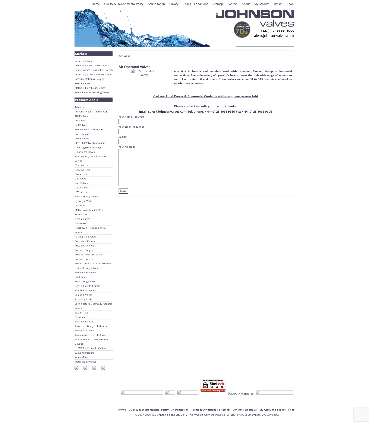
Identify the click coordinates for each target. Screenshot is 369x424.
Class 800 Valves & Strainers (90, 142)
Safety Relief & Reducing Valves (92, 92)
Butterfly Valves (83, 134)
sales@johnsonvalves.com (167, 111)
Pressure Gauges (84, 250)
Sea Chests (80, 276)
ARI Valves (80, 120)
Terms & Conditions (195, 4)
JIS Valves (80, 205)
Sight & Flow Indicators (87, 285)
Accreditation (156, 4)
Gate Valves (81, 183)
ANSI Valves (81, 116)
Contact (232, 4)
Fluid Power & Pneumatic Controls (94, 69)
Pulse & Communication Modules (93, 263)
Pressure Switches (84, 259)
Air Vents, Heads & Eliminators (91, 111)
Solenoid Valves (83, 294)
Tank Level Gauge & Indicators (91, 326)
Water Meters (82, 357)
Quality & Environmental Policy (124, 4)
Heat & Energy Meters (86, 196)
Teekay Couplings (84, 330)
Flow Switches (82, 169)
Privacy (174, 4)
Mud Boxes (81, 214)
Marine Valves (82, 83)
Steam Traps (81, 312)
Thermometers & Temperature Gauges (91, 341)
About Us (251, 409)
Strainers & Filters (84, 321)
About (246, 4)
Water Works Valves (85, 361)
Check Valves (82, 138)
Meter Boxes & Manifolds (88, 209)
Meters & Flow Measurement (90, 87)
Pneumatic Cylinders (86, 241)
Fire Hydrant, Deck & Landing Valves (91, 158)
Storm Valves (82, 317)
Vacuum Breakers (84, 352)
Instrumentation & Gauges (89, 78)
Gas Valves (80, 178)
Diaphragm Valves (85, 151)
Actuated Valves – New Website (92, 65)
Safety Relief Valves (85, 272)
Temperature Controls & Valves (92, 335)
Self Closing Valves (85, 281)
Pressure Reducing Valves (89, 254)
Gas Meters (81, 174)
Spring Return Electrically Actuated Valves (94, 306)
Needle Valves (82, 218)
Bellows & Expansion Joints (90, 129)
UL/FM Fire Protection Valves (91, 348)
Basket (278, 4)
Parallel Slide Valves (86, 236)
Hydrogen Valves (84, 201)
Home (96, 4)
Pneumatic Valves (84, 245)
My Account (261, 4)
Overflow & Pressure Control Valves (90, 230)
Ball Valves (80, 125)
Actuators (80, 107)
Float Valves (81, 165)
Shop (290, 4)
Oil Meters (80, 223)
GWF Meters (81, 192)
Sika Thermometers (85, 290)
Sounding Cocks (83, 299)
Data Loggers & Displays (88, 147)
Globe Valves (82, 187)
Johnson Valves (83, 61)
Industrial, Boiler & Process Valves (93, 74)
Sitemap (217, 4)
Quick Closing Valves (86, 268)
